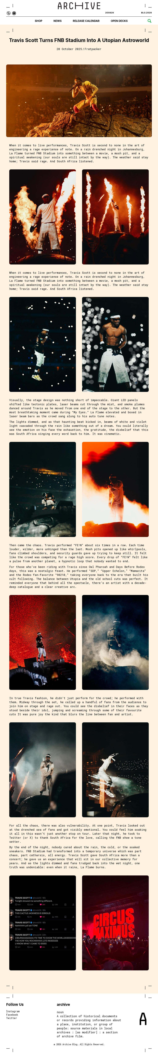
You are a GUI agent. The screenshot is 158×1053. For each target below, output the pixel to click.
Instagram (13, 1011)
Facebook (12, 1014)
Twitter (11, 1018)
